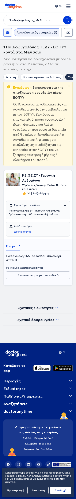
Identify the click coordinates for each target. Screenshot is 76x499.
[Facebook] (8, 464)
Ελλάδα (28, 438)
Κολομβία (31, 443)
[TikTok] (48, 464)
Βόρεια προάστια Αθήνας (42, 77)
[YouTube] (38, 464)
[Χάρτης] (68, 32)
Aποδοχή (60, 490)
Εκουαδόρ (45, 443)
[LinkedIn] (28, 464)
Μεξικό (48, 438)
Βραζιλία (46, 449)
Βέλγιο (38, 438)
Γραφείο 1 (13, 246)
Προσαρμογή (15, 490)
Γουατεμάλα (31, 449)
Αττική (11, 77)
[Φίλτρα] (7, 32)
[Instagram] (18, 464)
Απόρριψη (38, 490)
